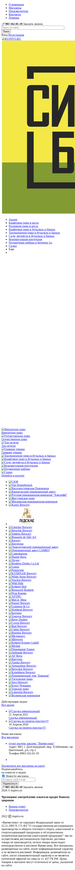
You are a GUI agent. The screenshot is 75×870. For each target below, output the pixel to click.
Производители (18, 809)
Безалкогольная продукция (25, 239)
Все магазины (10, 737)
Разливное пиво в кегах (23, 226)
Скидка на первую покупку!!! (27, 727)
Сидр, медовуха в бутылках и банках (31, 236)
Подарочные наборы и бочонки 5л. (30, 242)
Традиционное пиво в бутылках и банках (34, 232)
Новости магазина (17, 776)
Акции (13, 219)
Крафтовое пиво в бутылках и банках (32, 229)
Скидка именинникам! (23, 717)
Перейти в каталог (13, 475)
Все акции (7, 705)
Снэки (13, 245)
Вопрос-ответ (17, 806)
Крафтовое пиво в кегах (24, 222)
